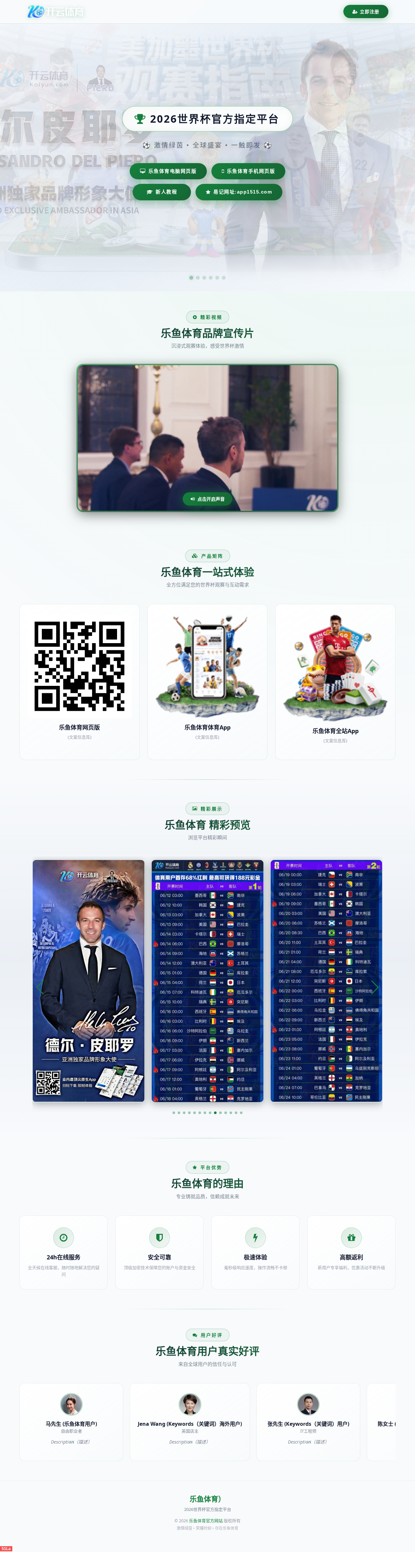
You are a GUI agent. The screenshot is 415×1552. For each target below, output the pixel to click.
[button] (173, 1112)
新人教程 (166, 192)
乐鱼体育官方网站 (206, 1521)
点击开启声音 (211, 499)
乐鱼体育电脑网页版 (172, 171)
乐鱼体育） (207, 1499)
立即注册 (369, 11)
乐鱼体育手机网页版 (251, 171)
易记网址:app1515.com (242, 192)
